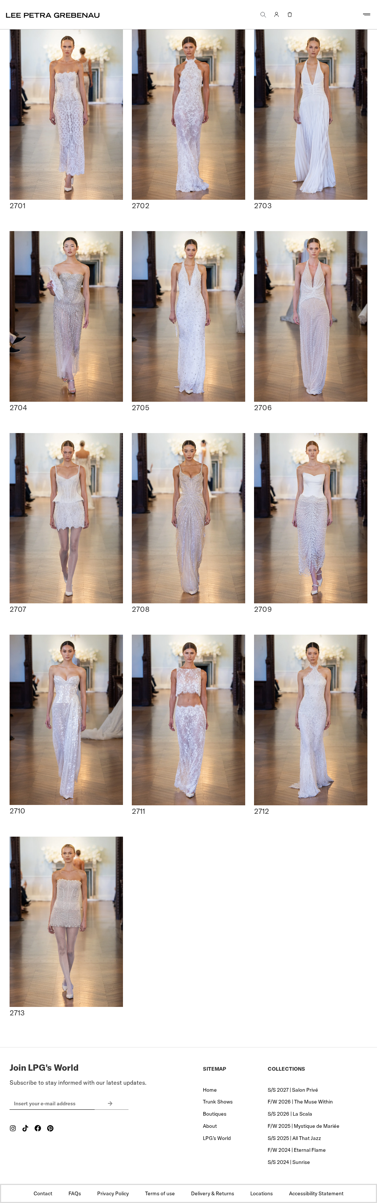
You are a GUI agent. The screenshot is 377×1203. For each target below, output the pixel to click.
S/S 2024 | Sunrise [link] (289, 1162)
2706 (263, 407)
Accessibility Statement (316, 1193)
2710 (17, 810)
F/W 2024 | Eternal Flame (297, 1150)
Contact (43, 1193)
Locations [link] (261, 1193)
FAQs (74, 1193)
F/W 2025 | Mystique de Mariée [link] (303, 1126)
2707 (18, 609)
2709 (263, 609)
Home (210, 1090)
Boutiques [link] (214, 1113)
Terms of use (160, 1193)
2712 (261, 811)
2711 (138, 811)
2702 (140, 205)
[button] (263, 14)
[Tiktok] (25, 1128)
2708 (140, 609)
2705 (140, 407)
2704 (18, 407)
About (210, 1126)
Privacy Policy (113, 1193)
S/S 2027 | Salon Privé (293, 1090)
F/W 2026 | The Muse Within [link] (300, 1101)
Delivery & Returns (212, 1193)
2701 (17, 205)
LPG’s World (217, 1138)
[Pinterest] (50, 1128)
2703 (263, 205)
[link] (276, 15)
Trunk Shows (218, 1101)
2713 (17, 1012)
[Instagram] (13, 1128)
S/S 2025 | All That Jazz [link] (294, 1138)
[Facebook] (38, 1128)
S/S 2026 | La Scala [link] (290, 1113)
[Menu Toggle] (366, 15)
